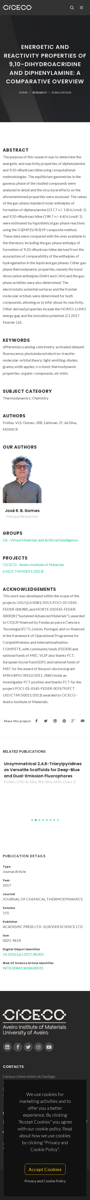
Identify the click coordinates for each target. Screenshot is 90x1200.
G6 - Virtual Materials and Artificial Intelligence (40, 540)
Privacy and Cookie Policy (45, 1181)
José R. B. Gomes (22, 510)
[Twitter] (28, 1047)
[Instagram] (38, 1047)
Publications (61, 92)
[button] (32, 820)
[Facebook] (17, 1047)
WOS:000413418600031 (23, 968)
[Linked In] (7, 1047)
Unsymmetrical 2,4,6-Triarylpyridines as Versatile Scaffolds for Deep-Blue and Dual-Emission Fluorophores (43, 770)
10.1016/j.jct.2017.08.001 (23, 954)
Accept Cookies (45, 1169)
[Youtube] (49, 1047)
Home (23, 92)
